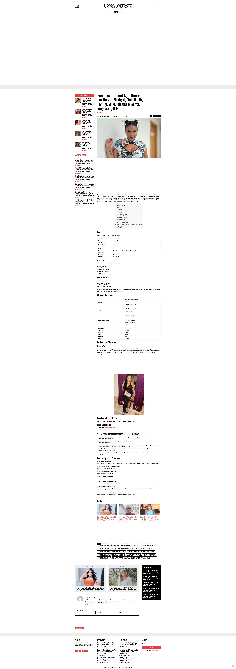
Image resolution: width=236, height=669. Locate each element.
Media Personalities (80, 165)
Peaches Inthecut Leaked (133, 551)
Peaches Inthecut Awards (144, 543)
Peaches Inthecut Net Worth (149, 552)
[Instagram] (80, 651)
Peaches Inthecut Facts (148, 546)
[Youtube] (86, 651)
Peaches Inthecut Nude (103, 554)
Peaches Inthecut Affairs (118, 543)
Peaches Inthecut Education (119, 546)
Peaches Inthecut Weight (104, 558)
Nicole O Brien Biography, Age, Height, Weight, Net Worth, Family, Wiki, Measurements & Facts (84, 169)
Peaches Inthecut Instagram (119, 551)
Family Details (122, 210)
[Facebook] (151, 116)
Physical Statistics (121, 216)
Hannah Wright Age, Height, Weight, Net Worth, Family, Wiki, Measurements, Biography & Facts (149, 518)
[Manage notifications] (233, 666)
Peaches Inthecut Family (104, 548)
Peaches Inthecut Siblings (116, 557)
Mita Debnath (107, 116)
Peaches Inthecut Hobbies (117, 549)
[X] (154, 116)
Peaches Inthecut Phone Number (134, 555)
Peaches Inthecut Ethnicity (134, 546)
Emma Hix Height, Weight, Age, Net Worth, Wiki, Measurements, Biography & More (87, 123)
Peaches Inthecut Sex (103, 557)
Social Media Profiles (124, 222)
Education (121, 209)
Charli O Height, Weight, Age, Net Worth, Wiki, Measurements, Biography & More (87, 145)
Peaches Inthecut (108, 430)
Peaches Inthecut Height (104, 549)
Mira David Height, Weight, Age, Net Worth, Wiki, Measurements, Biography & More (87, 134)
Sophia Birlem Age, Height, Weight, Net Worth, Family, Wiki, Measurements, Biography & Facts (84, 193)
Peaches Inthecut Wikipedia (143, 558)
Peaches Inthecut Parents (104, 555)
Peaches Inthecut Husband (145, 549)
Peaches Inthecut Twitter (143, 557)
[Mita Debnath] (98, 116)
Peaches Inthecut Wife (117, 558)
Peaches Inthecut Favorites (118, 548)
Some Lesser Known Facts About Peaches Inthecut (129, 224)
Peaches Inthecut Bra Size (134, 545)
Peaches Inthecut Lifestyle (147, 551)
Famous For (122, 219)
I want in (150, 647)
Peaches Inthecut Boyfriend (120, 545)
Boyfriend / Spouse (123, 214)
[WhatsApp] (159, 116)
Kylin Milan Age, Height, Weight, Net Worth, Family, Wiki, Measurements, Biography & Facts (84, 202)
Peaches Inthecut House (131, 549)
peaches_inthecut (110, 427)
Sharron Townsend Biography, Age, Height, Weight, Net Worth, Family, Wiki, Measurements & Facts (84, 185)
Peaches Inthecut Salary (150, 555)
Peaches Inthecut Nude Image (118, 554)
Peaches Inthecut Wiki (129, 558)
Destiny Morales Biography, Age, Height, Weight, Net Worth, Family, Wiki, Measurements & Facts (84, 161)
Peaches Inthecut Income (104, 551)
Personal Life (119, 207)
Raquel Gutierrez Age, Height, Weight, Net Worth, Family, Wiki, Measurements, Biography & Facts (107, 518)
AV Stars (84, 106)
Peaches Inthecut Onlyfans (149, 554)
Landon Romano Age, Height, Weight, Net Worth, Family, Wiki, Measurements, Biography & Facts (128, 518)
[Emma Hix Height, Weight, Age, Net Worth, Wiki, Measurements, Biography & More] (78, 122)
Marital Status (122, 212)
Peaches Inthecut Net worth (124, 221)
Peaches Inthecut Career (104, 546)
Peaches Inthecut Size (129, 557)
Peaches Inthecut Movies (122, 552)
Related (121, 227)
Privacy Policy (155, 650)
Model (100, 112)
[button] (120, 12)
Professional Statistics (122, 217)
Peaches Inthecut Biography (105, 545)
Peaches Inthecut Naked (135, 552)
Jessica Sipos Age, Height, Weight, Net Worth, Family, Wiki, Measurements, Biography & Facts (123, 589)
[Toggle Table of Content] (140, 206)
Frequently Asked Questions (123, 226)
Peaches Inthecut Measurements (106, 552)
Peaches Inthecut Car (148, 545)
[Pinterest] (156, 116)
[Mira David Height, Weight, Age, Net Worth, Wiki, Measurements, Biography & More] (78, 133)
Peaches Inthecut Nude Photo (133, 554)
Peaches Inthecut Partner (118, 555)
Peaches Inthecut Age (131, 543)
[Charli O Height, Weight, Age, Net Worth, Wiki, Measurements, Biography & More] (78, 144)
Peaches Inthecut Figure (132, 548)
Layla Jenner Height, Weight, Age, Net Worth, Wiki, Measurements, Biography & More (87, 101)
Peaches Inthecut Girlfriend (147, 548)
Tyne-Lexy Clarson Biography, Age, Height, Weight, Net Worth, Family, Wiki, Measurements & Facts (84, 177)
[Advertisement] (37, 23)
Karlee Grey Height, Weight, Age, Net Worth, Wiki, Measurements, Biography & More (87, 112)
